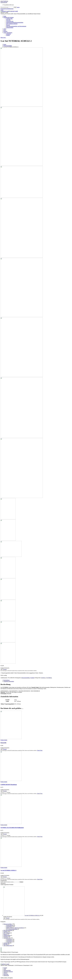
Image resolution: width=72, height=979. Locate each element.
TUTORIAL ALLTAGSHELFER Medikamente (12, 827)
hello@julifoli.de (4, 1)
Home (4, 44)
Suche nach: (3, 882)
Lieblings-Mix (6, 943)
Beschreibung (6, 680)
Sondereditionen (9, 925)
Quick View (39, 750)
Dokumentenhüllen (7, 45)
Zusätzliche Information (8, 681)
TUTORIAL (49, 677)
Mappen (5, 934)
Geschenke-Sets (6, 938)
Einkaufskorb (4, 2)
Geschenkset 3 (9, 941)
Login (2, 10)
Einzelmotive (9, 926)
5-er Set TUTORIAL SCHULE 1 (8, 870)
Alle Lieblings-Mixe (7, 945)
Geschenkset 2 (9, 940)
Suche (18, 7)
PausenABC (3, 742)
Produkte (32, 677)
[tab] (37, 680)
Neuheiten (5, 936)
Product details (4, 740)
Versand (5, 669)
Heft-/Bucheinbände (7, 930)
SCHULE (43, 677)
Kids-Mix (5, 944)
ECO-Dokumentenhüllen (11, 929)
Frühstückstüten (6, 935)
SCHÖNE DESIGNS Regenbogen (9, 784)
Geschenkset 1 (9, 939)
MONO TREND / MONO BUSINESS (15, 927)
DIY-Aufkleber (6, 932)
